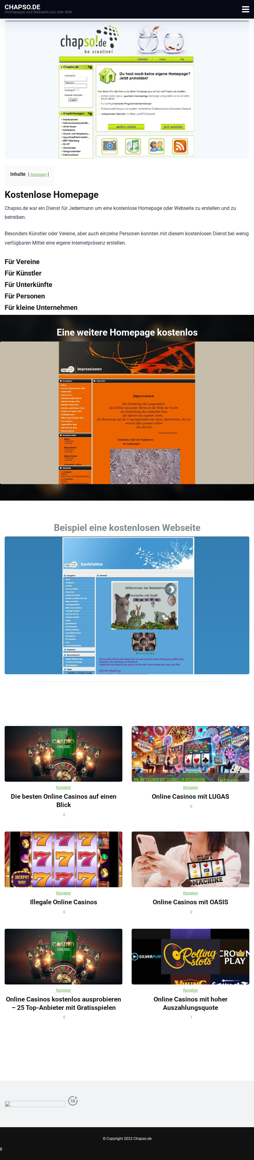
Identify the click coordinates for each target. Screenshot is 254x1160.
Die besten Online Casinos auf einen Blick (63, 801)
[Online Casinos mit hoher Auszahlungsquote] (190, 956)
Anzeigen (38, 174)
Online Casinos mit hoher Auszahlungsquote (191, 1003)
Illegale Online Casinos (63, 902)
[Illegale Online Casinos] (63, 859)
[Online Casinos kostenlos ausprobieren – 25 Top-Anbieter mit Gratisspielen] (63, 956)
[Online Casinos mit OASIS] (190, 859)
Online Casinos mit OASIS (190, 902)
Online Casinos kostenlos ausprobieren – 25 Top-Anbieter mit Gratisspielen (63, 1003)
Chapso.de (22, 6)
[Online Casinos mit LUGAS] (190, 754)
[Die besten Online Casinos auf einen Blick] (63, 754)
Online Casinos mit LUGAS (190, 796)
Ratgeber (63, 787)
